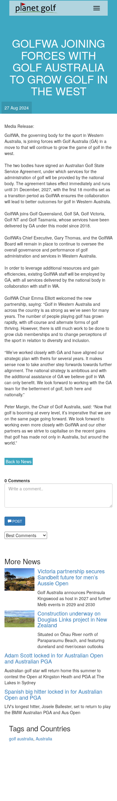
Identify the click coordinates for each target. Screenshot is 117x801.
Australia (44, 739)
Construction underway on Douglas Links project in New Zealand (72, 619)
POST (16, 521)
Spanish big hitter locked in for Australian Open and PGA (53, 695)
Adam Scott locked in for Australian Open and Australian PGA (53, 658)
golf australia (21, 739)
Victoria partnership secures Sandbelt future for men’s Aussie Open (71, 577)
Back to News (19, 461)
